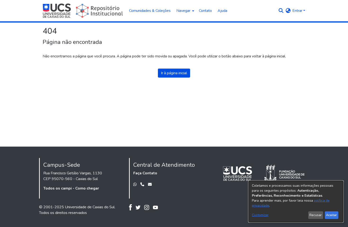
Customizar (260, 215)
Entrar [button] (297, 10)
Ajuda (222, 10)
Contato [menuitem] (205, 10)
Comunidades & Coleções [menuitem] (150, 10)
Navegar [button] (183, 10)
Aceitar (331, 215)
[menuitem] (184, 10)
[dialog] (296, 201)
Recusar (315, 215)
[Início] (83, 11)
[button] (281, 11)
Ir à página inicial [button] (174, 73)
